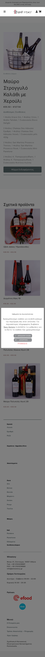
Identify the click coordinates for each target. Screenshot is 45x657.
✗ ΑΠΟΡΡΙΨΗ (22, 340)
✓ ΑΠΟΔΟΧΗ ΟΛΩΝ (23, 336)
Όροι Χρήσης (9, 327)
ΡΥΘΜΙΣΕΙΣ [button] (22, 344)
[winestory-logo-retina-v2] (22, 10)
